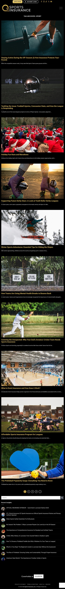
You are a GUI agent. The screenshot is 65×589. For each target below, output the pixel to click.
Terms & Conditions (32, 584)
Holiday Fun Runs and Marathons (14, 155)
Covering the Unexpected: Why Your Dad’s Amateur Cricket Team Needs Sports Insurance (30, 341)
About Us (41, 584)
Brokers (48, 584)
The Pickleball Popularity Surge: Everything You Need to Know (27, 481)
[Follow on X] (49, 2)
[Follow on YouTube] (51, 2)
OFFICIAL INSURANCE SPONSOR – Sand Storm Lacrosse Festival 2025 (27, 508)
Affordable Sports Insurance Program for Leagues (22, 434)
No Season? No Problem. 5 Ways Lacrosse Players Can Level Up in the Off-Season (30, 524)
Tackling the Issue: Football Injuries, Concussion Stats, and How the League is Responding (32, 107)
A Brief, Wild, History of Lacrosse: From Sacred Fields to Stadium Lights (27, 536)
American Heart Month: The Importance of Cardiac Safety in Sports (26, 558)
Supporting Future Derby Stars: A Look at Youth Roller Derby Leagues (29, 201)
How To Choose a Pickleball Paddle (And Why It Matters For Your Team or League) (30, 541)
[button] (61, 8)
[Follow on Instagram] (44, 2)
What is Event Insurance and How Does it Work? (20, 388)
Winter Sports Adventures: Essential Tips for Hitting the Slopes (27, 247)
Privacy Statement (20, 584)
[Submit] (62, 497)
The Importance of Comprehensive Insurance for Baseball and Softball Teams (29, 530)
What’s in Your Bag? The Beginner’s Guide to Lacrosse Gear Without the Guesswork (31, 547)
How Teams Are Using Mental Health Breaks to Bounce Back (26, 293)
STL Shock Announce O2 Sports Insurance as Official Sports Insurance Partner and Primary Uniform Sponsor (33, 514)
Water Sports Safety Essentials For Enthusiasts (20, 519)
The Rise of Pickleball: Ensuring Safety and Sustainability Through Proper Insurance (31, 552)
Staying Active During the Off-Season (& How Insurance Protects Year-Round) (30, 59)
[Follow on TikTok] (46, 2)
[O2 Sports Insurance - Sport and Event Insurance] (16, 8)
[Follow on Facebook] (41, 2)
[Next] (40, 491)
